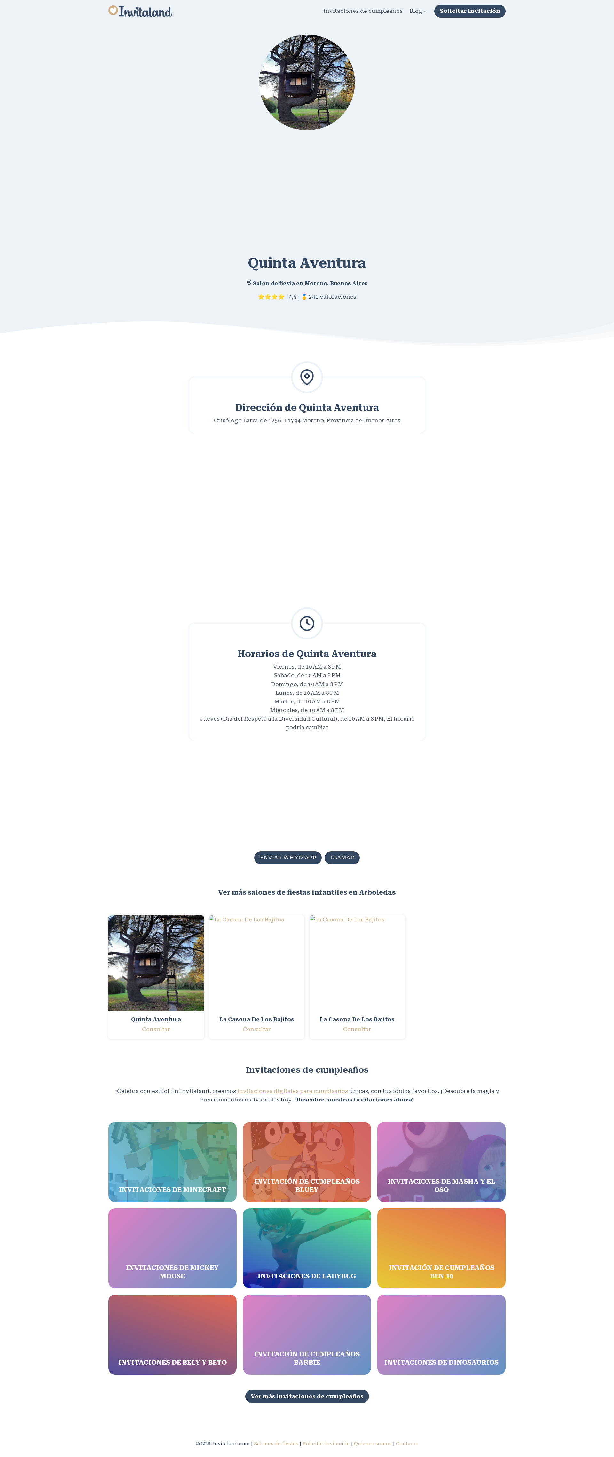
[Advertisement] (300, 188)
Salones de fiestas (276, 1443)
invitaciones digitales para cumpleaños (292, 1091)
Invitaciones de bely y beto (172, 1362)
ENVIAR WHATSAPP (288, 857)
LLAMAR (342, 857)
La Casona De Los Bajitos (256, 1019)
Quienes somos (373, 1443)
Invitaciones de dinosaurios (441, 1362)
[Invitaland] (140, 11)
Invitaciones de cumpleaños (363, 11)
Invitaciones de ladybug (307, 1276)
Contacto (407, 1443)
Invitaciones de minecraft (172, 1190)
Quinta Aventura (156, 1019)
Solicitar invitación (470, 11)
